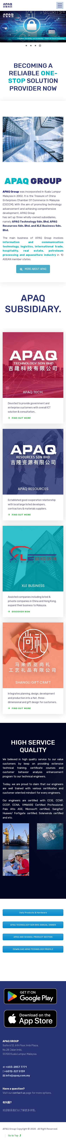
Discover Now (21, 611)
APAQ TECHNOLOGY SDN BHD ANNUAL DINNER (33, 925)
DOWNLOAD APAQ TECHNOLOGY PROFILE (33, 949)
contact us (18, 1092)
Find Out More (21, 418)
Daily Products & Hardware (33, 912)
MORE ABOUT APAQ (35, 269)
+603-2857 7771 (16, 1067)
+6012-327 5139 (14, 1071)
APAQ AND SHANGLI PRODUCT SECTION (33, 937)
